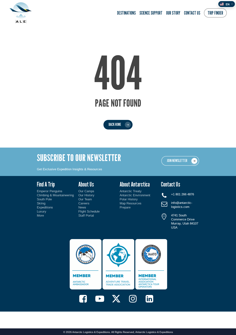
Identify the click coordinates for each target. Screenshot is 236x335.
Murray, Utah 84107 (184, 223)
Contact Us (170, 184)
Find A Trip (46, 184)
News (82, 207)
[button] (180, 161)
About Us (86, 184)
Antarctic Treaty (131, 191)
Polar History (129, 199)
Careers (83, 203)
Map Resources (130, 203)
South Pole (44, 199)
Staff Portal (86, 215)
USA (174, 227)
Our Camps (86, 191)
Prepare (125, 207)
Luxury (41, 211)
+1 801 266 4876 (182, 194)
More (40, 215)
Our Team (85, 199)
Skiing (41, 203)
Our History (86, 195)
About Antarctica (135, 184)
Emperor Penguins (49, 191)
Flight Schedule (89, 211)
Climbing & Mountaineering (55, 195)
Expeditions (45, 207)
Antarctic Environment (135, 195)
